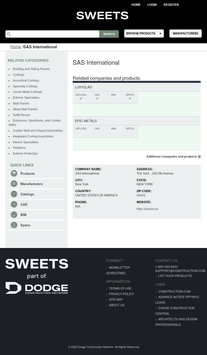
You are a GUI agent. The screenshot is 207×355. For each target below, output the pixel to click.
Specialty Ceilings (25, 86)
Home (136, 5)
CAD (23, 204)
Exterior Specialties (26, 97)
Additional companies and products (171, 156)
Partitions (19, 148)
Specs (25, 225)
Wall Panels (21, 103)
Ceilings (18, 75)
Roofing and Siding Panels (31, 69)
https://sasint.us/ (147, 209)
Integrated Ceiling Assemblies (33, 136)
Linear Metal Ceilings (27, 92)
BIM (23, 214)
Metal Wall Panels (25, 109)
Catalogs (27, 194)
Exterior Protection (25, 153)
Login (152, 5)
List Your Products (175, 275)
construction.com (174, 291)
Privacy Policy (121, 294)
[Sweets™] (103, 14)
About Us (116, 305)
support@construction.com (180, 270)
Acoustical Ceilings (26, 80)
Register (171, 5)
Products (27, 173)
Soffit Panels (21, 115)
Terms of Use (120, 288)
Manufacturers (31, 183)
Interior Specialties (25, 142)
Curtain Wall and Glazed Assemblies (38, 130)
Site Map (116, 299)
